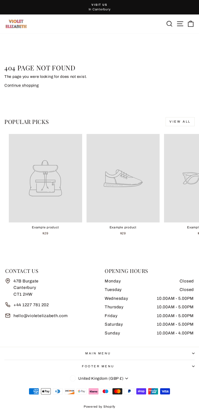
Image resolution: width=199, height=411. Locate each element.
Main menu (98, 353)
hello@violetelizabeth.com (40, 315)
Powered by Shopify (99, 406)
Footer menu (98, 366)
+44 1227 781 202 (31, 305)
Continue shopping (21, 85)
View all (180, 121)
